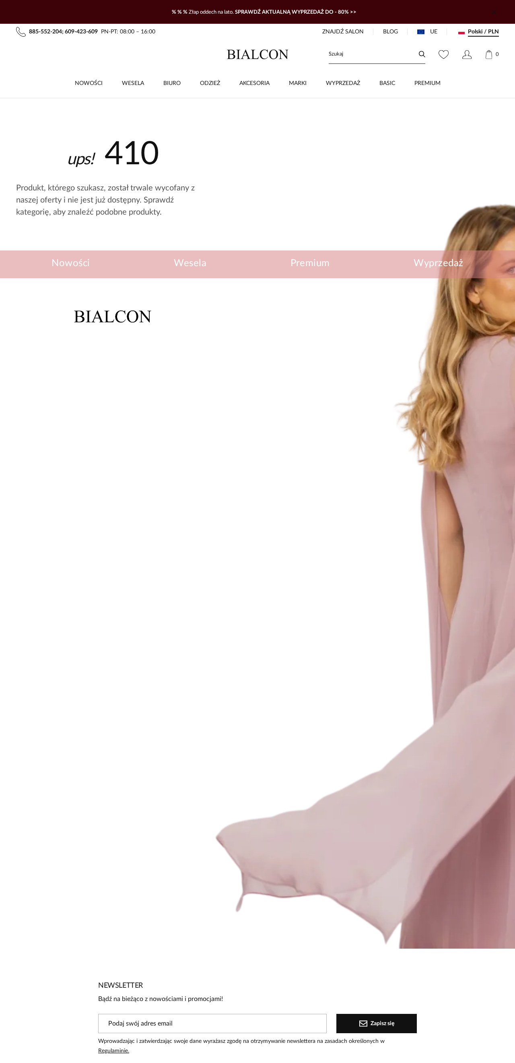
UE (433, 32)
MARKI (298, 83)
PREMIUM (427, 83)
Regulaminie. (113, 1051)
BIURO (172, 83)
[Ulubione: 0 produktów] (443, 54)
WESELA (133, 83)
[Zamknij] (494, 12)
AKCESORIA (254, 83)
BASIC (387, 83)
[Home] (257, 54)
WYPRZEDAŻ (343, 83)
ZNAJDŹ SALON (343, 32)
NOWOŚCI (89, 83)
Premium (310, 263)
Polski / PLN (483, 32)
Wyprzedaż (438, 263)
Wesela (190, 263)
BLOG (390, 32)
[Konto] (467, 54)
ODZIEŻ (210, 83)
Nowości (71, 263)
